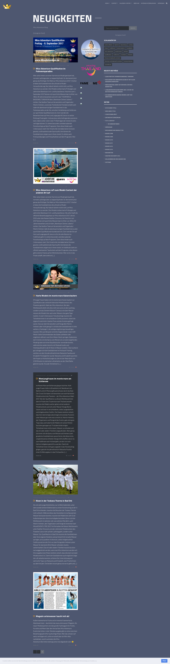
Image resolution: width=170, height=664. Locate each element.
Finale (106, 48)
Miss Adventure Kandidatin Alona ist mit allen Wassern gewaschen (120, 80)
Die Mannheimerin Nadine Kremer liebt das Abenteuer (118, 96)
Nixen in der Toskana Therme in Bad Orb (54, 500)
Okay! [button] (164, 661)
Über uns (136, 3)
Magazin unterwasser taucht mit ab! (52, 616)
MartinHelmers (50, 65)
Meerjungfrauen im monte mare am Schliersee (55, 380)
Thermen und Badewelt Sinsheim (113, 61)
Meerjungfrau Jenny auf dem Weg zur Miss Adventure (118, 86)
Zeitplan (108, 162)
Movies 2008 (109, 133)
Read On (35, 143)
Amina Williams (109, 45)
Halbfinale (112, 48)
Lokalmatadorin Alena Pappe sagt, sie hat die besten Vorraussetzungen (119, 91)
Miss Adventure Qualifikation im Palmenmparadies (51, 70)
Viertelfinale (108, 64)
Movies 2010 (109, 140)
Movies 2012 (109, 146)
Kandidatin (129, 48)
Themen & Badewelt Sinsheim (112, 58)
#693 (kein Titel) (110, 111)
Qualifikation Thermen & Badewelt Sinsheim (119, 76)
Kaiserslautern (121, 48)
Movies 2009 (109, 137)
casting (130, 45)
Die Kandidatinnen (113, 124)
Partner (126, 51)
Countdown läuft (111, 114)
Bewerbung (124, 45)
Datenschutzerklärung (148, 3)
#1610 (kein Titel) (110, 108)
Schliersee (116, 54)
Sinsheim (123, 54)
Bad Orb (117, 45)
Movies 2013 (109, 149)
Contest (114, 3)
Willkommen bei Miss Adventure (115, 159)
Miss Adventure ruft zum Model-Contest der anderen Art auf (56, 191)
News (107, 3)
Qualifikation (60, 65)
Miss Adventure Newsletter (114, 130)
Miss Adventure (109, 51)
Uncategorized (58, 187)
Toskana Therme (128, 61)
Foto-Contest (110, 121)
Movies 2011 (109, 143)
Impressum (161, 3)
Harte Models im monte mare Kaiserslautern (56, 295)
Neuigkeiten (109, 153)
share (72, 143)
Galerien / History (125, 3)
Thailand (130, 54)
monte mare (118, 51)
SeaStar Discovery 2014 (112, 156)
